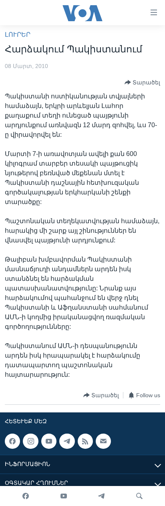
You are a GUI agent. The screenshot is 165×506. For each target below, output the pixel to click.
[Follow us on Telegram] (66, 441)
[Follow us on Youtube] (48, 441)
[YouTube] (64, 496)
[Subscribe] (103, 441)
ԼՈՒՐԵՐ (17, 34)
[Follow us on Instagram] (30, 441)
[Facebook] (26, 496)
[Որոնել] (139, 496)
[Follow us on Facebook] (12, 441)
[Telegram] (101, 496)
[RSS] (85, 441)
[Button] (142, 82)
